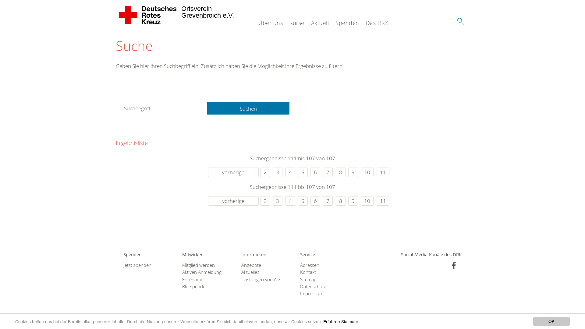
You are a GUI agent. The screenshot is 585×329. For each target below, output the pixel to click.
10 (367, 172)
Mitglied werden (198, 265)
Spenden (347, 23)
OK (551, 321)
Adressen (309, 265)
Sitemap (308, 279)
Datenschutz (313, 286)
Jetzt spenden (137, 265)
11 (383, 172)
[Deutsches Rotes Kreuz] (148, 15)
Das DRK (377, 23)
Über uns (270, 23)
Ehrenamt (192, 279)
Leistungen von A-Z (261, 279)
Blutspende (193, 286)
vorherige (233, 172)
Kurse (296, 23)
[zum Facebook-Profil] (454, 265)
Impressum (311, 293)
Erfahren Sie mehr (340, 321)
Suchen (248, 108)
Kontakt (308, 272)
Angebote (251, 265)
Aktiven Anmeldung (202, 272)
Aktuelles (250, 272)
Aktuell (320, 23)
